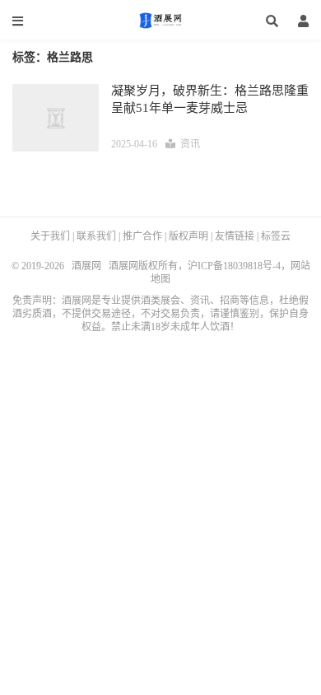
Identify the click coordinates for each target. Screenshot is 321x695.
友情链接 (234, 236)
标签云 (276, 236)
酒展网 (160, 20)
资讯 (190, 144)
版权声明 (188, 236)
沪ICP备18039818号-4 (234, 266)
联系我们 (96, 236)
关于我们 (50, 236)
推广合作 (142, 236)
